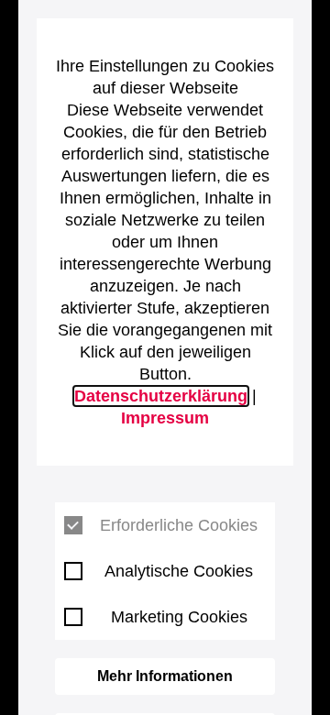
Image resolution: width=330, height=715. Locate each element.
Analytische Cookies (178, 571)
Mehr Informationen (165, 676)
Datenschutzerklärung (161, 396)
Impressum (165, 418)
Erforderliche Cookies (179, 525)
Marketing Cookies (179, 617)
